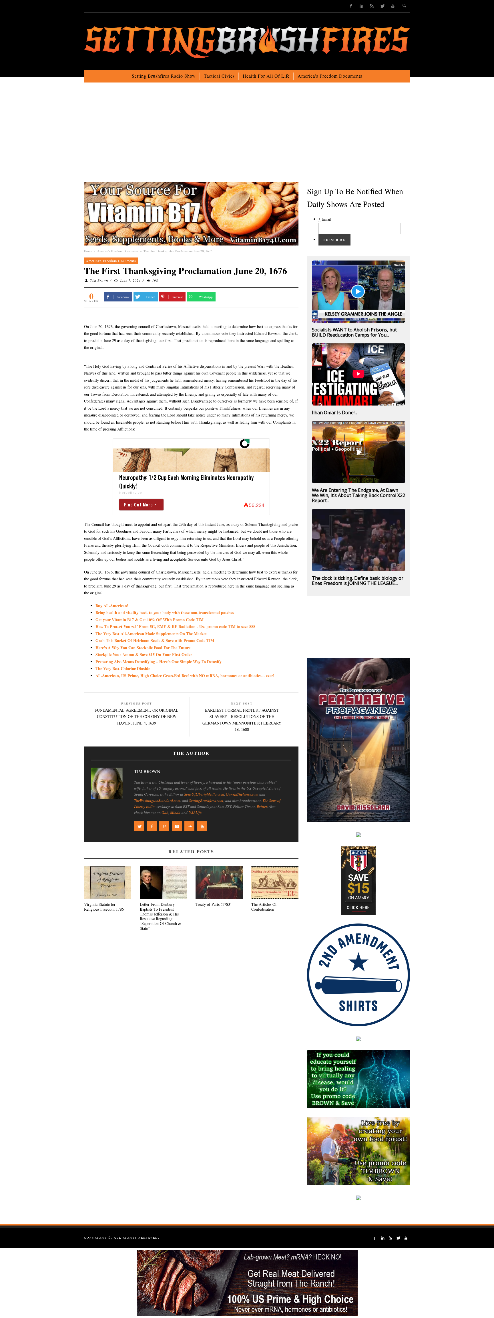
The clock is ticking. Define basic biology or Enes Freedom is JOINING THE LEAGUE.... (357, 581)
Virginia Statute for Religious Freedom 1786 (104, 907)
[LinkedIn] (361, 6)
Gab (165, 812)
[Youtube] (393, 6)
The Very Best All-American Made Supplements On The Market (151, 634)
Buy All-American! (111, 606)
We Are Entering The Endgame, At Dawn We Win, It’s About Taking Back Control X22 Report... (358, 495)
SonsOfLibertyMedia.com (204, 794)
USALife (195, 812)
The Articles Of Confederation (264, 907)
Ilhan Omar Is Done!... (334, 412)
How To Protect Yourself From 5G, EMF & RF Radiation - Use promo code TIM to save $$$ (175, 626)
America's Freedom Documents (117, 251)
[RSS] (371, 6)
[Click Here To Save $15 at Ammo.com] (358, 880)
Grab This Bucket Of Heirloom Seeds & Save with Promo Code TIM (154, 640)
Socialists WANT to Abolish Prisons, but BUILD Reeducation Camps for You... (354, 332)
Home (88, 251)
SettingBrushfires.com (206, 800)
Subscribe (334, 240)
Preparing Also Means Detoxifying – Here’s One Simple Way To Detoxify (158, 662)
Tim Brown (99, 280)
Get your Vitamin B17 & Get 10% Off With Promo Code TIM (149, 620)
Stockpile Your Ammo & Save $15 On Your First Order (143, 654)
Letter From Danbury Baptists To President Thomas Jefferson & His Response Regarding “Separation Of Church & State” (160, 916)
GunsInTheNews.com (242, 794)
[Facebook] (351, 6)
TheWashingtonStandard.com (157, 800)
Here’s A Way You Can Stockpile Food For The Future (142, 648)
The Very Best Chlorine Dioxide (122, 668)
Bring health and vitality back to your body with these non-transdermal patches (164, 612)
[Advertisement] (247, 137)
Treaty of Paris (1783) (214, 904)
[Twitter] (382, 6)
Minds (175, 812)
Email (324, 219)
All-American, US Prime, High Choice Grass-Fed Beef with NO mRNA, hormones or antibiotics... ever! (184, 676)
